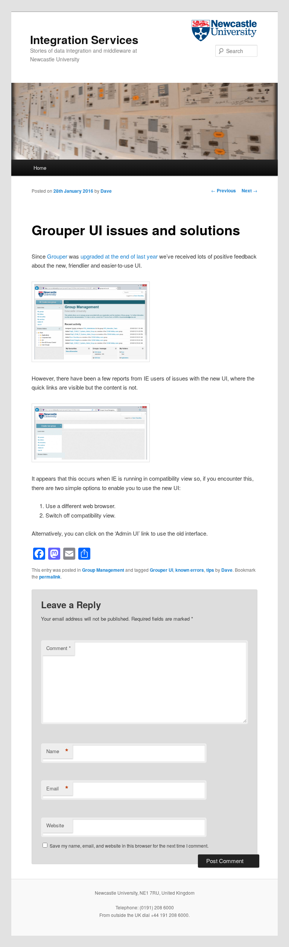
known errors (189, 569)
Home (39, 167)
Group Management (103, 569)
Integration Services (84, 39)
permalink (50, 576)
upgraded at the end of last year (119, 256)
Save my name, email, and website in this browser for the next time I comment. (129, 845)
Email (57, 789)
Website (55, 825)
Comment (58, 648)
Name (57, 751)
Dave (106, 190)
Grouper (57, 256)
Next (249, 190)
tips (210, 569)
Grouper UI (161, 569)
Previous (223, 190)
